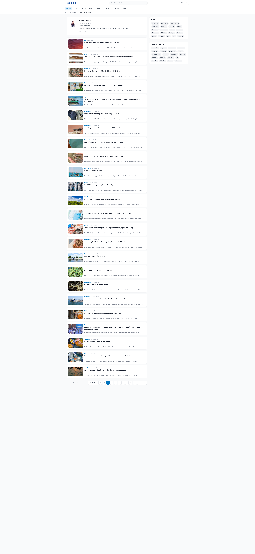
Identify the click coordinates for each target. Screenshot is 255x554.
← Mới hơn (93, 383)
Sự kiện (108, 8)
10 (134, 383)
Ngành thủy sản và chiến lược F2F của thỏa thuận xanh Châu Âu (108, 356)
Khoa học (180, 36)
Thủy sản (179, 29)
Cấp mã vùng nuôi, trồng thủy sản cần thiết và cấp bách (105, 299)
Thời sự (170, 61)
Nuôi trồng (155, 23)
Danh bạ (116, 8)
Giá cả (76, 8)
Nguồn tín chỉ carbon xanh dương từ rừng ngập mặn (104, 199)
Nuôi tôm (154, 29)
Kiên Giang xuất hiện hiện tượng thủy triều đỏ (101, 42)
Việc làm (83, 8)
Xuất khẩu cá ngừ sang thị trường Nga (99, 185)
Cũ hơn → (142, 383)
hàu (174, 36)
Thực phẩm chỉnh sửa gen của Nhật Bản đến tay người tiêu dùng (108, 228)
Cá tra (154, 36)
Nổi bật (68, 8)
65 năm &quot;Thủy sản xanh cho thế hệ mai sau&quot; (105, 370)
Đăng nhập (184, 3)
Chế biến (163, 51)
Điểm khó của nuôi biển (93, 171)
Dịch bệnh (155, 33)
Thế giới (171, 33)
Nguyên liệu (164, 29)
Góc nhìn (163, 26)
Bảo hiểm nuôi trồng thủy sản (95, 256)
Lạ (177, 57)
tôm (168, 36)
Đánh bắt (163, 33)
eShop (91, 8)
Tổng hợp (161, 36)
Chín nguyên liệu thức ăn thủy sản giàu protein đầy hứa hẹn (106, 242)
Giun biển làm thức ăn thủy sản (96, 285)
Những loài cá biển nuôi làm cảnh (97, 342)
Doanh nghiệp (175, 23)
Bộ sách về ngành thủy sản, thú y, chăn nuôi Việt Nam (104, 85)
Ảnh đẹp (154, 61)
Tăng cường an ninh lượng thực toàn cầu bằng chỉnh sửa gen (107, 213)
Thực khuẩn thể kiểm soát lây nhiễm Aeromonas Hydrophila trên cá (109, 57)
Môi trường (164, 23)
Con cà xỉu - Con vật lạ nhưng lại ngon (98, 270)
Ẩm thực (179, 33)
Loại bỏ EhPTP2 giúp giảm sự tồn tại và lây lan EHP (103, 156)
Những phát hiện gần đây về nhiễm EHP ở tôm (102, 71)
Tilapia (172, 29)
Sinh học (154, 57)
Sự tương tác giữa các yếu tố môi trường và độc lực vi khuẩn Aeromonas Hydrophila (112, 100)
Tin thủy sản (73, 12)
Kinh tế (179, 26)
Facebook (91, 32)
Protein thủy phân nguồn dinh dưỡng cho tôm (101, 114)
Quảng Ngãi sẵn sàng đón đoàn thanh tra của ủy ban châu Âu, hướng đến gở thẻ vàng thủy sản (113, 328)
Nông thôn (155, 26)
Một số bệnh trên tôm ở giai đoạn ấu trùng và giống (103, 142)
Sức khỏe (170, 57)
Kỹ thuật (171, 26)
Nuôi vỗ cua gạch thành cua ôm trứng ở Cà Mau (102, 313)
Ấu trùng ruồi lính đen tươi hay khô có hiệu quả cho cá (104, 128)
